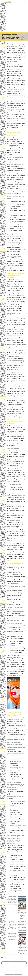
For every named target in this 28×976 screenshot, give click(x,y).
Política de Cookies (9, 974)
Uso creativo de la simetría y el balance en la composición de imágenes (12, 936)
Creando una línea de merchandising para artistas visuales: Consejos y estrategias (22, 952)
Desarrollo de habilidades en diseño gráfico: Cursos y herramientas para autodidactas (22, 926)
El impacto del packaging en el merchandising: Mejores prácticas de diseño (22, 914)
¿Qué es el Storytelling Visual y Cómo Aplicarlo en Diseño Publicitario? (12, 925)
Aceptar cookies (14, 963)
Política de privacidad (18, 974)
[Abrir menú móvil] (25, 1)
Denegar (14, 967)
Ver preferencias (14, 970)
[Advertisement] (14, 18)
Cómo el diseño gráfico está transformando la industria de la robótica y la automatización (12, 900)
